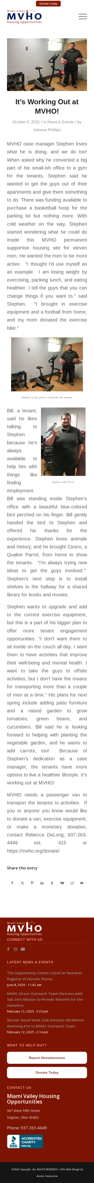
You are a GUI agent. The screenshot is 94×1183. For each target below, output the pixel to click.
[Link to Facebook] (8, 949)
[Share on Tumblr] (52, 883)
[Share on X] (22, 883)
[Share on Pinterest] (32, 883)
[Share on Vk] (62, 883)
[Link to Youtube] (22, 949)
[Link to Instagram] (15, 949)
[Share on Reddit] (72, 883)
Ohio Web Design (70, 1169)
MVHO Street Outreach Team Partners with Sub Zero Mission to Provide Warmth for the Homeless (45, 999)
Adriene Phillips (47, 130)
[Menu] (80, 16)
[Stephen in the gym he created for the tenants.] (47, 64)
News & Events (60, 122)
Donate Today (48, 3)
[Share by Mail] (82, 883)
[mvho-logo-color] (39, 16)
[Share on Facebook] (12, 883)
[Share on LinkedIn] (42, 883)
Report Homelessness (47, 1058)
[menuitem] (48, 3)
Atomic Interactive (47, 1176)
